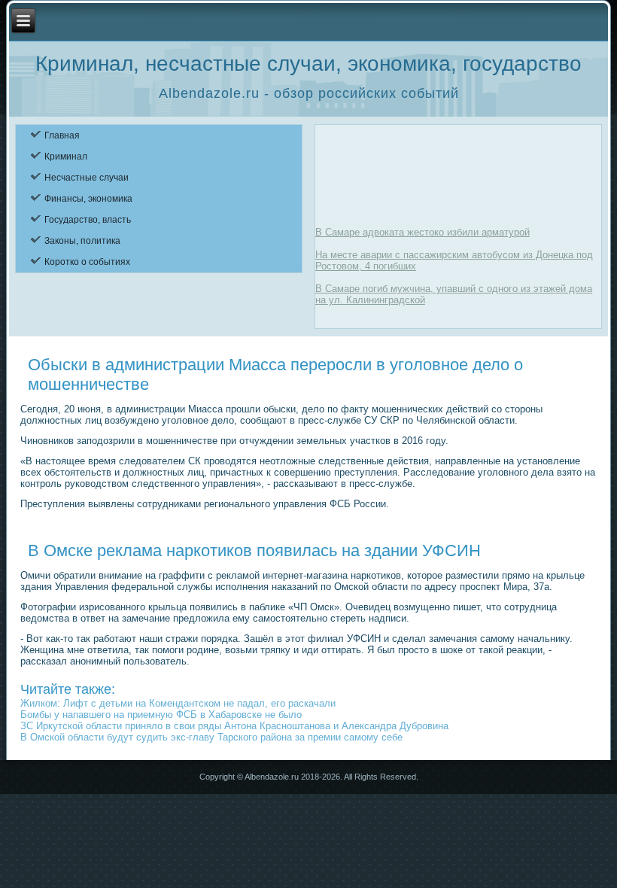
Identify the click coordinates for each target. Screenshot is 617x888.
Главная (62, 135)
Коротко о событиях (87, 262)
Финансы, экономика (88, 198)
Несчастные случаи (86, 177)
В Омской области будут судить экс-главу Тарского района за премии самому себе (211, 737)
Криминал (65, 156)
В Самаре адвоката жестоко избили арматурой (422, 232)
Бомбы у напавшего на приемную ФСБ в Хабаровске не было (161, 714)
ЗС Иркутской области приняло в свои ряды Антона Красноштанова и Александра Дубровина (234, 725)
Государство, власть (87, 219)
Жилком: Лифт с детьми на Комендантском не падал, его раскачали (178, 703)
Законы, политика (82, 241)
